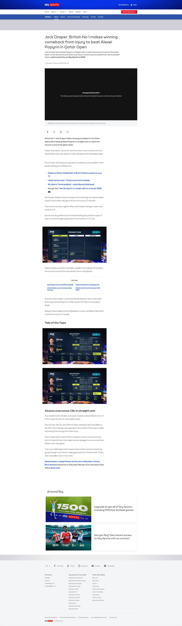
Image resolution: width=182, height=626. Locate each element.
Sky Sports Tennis (74, 594)
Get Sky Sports (124, 4)
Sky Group (95, 586)
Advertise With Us (98, 600)
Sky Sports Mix (73, 608)
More (85, 12)
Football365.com (50, 586)
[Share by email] (67, 132)
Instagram (85, 566)
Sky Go (94, 583)
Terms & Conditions (51, 617)
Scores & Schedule (73, 17)
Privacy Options (83, 617)
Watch (71, 12)
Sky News (95, 580)
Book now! (55, 468)
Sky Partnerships (97, 592)
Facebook (60, 566)
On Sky (93, 17)
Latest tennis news (56, 180)
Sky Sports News (74, 600)
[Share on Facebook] (47, 132)
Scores (62, 12)
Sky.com (95, 577)
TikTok (72, 566)
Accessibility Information (99, 617)
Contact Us (113, 617)
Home (47, 12)
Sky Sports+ (72, 603)
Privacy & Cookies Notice (68, 617)
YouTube (97, 566)
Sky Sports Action (74, 597)
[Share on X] (54, 132)
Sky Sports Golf (74, 589)
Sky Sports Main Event (76, 577)
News (56, 17)
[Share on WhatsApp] (61, 132)
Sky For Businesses (98, 589)
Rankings (85, 17)
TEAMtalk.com (49, 583)
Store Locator (96, 597)
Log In (135, 4)
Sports (53, 12)
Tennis (48, 17)
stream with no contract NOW (88, 188)
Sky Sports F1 (73, 592)
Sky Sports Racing (74, 606)
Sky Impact (96, 594)
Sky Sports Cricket (74, 586)
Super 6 (47, 580)
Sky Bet (78, 12)
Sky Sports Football (75, 583)
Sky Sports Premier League (77, 580)
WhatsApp (110, 566)
